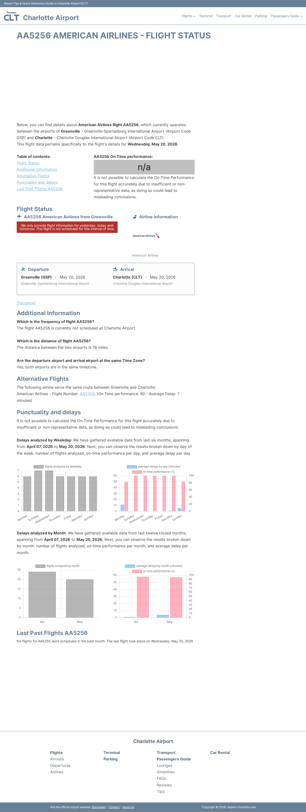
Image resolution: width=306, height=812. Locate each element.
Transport (223, 16)
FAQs (161, 778)
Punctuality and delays (37, 182)
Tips (160, 791)
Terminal (205, 16)
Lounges (164, 765)
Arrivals (57, 759)
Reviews (164, 785)
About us (128, 807)
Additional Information (37, 169)
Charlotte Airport (51, 17)
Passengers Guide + (286, 16)
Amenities (166, 771)
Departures (60, 765)
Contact (114, 807)
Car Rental (243, 16)
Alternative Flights (33, 175)
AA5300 (87, 393)
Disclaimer (99, 807)
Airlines (56, 771)
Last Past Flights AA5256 (40, 188)
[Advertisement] (153, 83)
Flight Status (28, 163)
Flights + (188, 16)
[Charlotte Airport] (11, 16)
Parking (261, 16)
